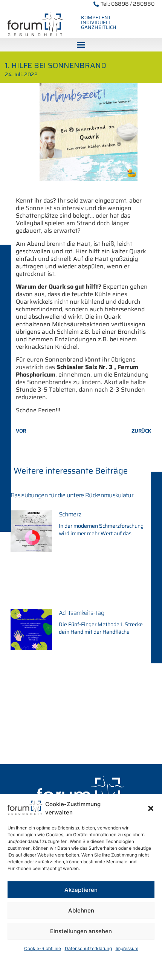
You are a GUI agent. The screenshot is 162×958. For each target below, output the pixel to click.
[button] (150, 808)
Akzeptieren (81, 889)
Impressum (127, 948)
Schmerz (70, 514)
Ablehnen (81, 910)
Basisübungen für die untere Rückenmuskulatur (72, 495)
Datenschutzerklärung (88, 948)
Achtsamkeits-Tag (81, 612)
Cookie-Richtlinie (42, 948)
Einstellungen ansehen (81, 931)
